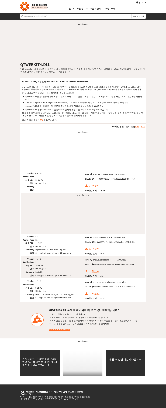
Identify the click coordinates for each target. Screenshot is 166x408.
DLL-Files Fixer (26, 394)
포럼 (107, 8)
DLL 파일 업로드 (80, 8)
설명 (137, 126)
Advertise (30, 392)
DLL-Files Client (75, 392)
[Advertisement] (83, 44)
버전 (132, 126)
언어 (143, 126)
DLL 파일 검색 (138, 16)
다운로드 (94, 186)
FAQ (113, 8)
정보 (22, 392)
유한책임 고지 (60, 392)
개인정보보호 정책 (44, 392)
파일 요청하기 (96, 8)
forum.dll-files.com (59, 329)
